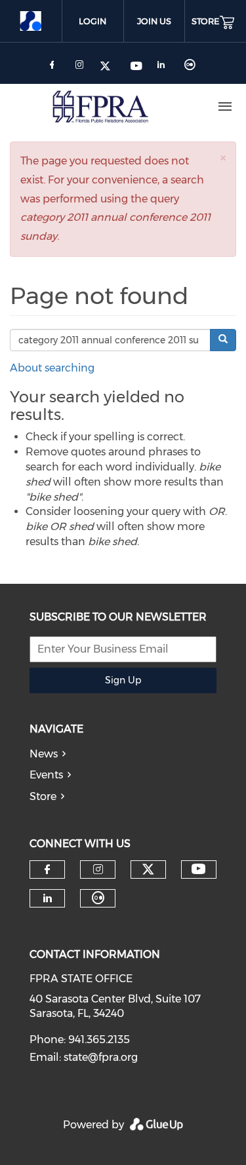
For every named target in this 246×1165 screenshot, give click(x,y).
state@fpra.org (101, 1057)
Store (43, 796)
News (44, 754)
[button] (223, 157)
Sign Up (123, 680)
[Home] (100, 107)
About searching (52, 368)
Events (46, 775)
